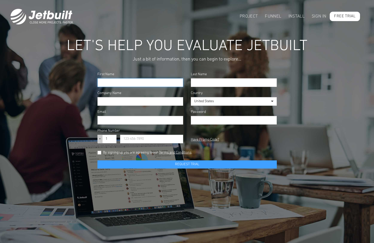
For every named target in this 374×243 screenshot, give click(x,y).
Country (197, 93)
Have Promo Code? (205, 140)
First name (105, 74)
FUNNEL (273, 16)
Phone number (108, 131)
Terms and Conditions (175, 153)
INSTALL (297, 16)
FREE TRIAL (344, 16)
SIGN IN (319, 16)
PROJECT (249, 16)
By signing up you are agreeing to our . (147, 153)
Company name (109, 93)
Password (198, 112)
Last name (199, 74)
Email (101, 112)
